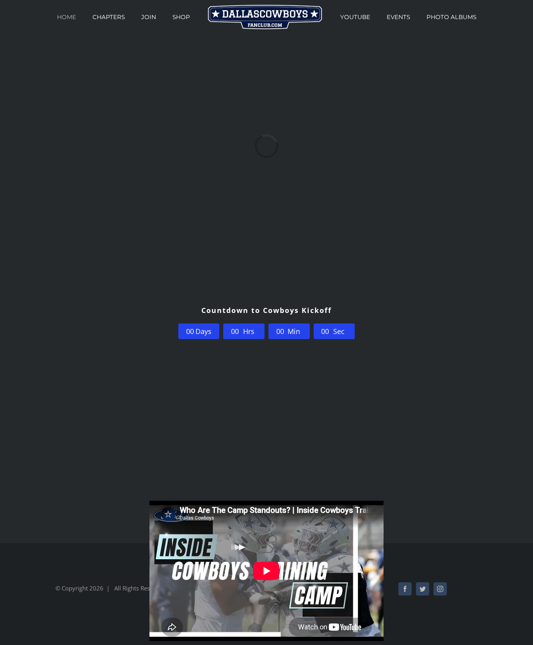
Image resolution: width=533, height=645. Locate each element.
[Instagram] (440, 589)
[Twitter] (422, 589)
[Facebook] (405, 589)
